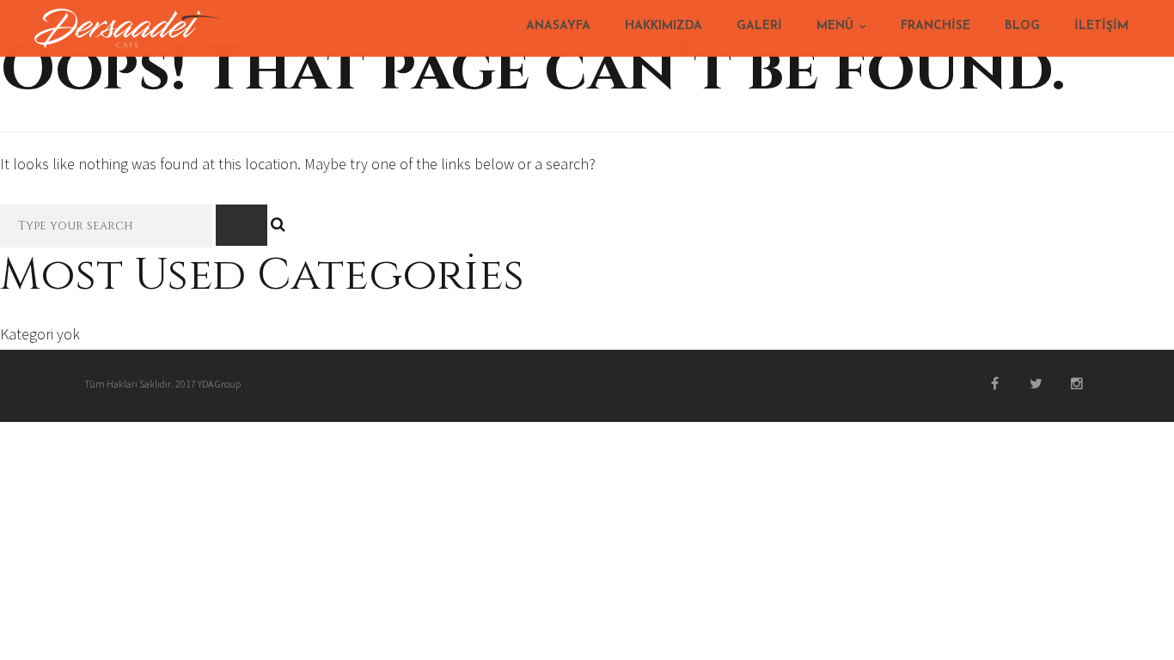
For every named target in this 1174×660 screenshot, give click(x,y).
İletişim (1101, 26)
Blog (1022, 26)
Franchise (935, 26)
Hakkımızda (663, 26)
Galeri (759, 26)
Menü (834, 26)
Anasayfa (558, 26)
